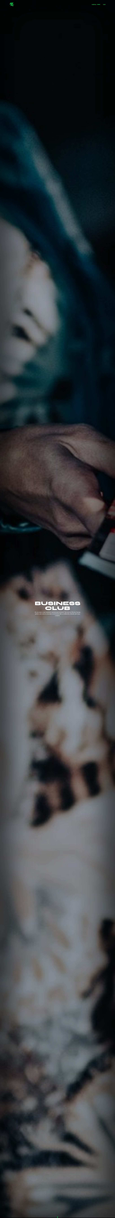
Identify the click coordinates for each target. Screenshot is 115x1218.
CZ (104, 4)
